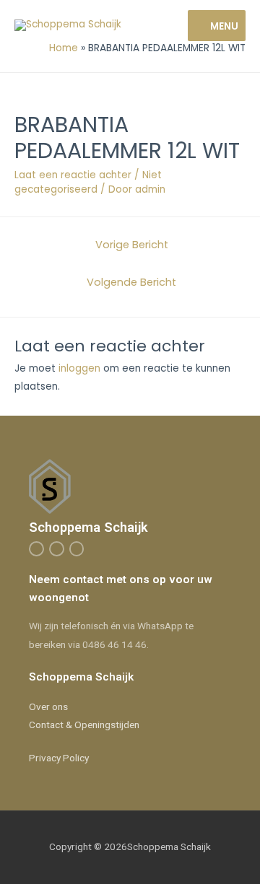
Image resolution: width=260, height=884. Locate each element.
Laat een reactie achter (72, 175)
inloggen (79, 368)
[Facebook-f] (36, 548)
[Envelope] (76, 548)
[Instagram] (56, 548)
